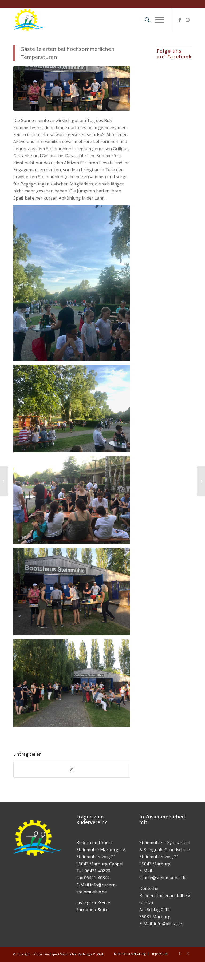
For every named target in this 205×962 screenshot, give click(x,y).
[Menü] (157, 20)
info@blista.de (168, 924)
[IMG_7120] (71, 88)
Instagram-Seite (93, 902)
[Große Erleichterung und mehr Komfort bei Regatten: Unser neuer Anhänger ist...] (201, 481)
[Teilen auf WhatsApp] (72, 769)
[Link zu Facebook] (180, 20)
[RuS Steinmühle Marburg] (28, 20)
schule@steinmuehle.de (162, 878)
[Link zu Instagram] (188, 20)
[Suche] (144, 20)
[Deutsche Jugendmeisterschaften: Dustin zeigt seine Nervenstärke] (4, 481)
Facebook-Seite (92, 910)
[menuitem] (144, 20)
